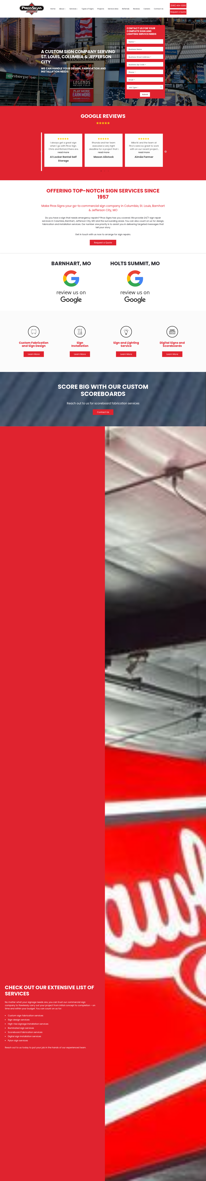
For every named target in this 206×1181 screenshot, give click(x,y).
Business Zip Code (137, 65)
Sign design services (19, 1019)
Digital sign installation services (24, 1036)
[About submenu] (65, 8)
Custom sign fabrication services (25, 1015)
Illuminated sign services (21, 1028)
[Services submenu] (77, 8)
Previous (41, 152)
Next (165, 152)
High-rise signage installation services (28, 1023)
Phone (132, 72)
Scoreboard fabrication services (25, 1032)
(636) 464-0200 (178, 5)
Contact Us (103, 412)
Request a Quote (178, 12)
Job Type (133, 88)
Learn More (34, 354)
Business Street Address (140, 57)
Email (132, 80)
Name (132, 42)
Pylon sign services (18, 1040)
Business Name (135, 49)
